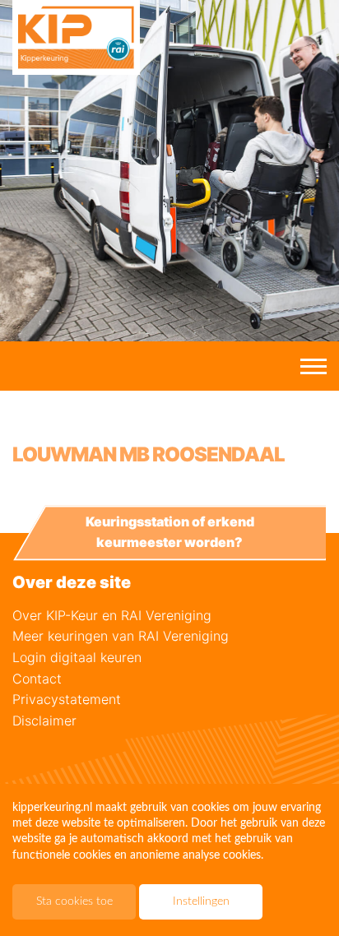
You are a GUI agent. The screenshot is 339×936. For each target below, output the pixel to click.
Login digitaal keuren (77, 657)
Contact (37, 678)
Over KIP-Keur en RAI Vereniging (111, 615)
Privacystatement (66, 699)
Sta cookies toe (74, 901)
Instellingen (201, 901)
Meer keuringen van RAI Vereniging (120, 636)
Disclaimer (44, 720)
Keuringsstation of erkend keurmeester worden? (170, 532)
